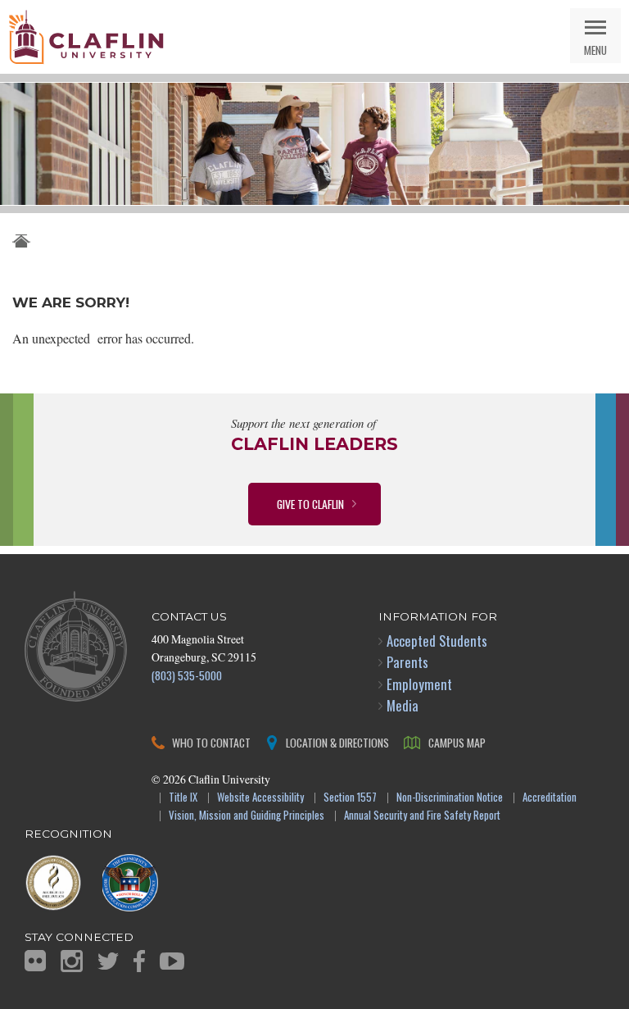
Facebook (139, 961)
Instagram (72, 961)
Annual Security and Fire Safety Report (422, 816)
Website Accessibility (260, 798)
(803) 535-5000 (187, 675)
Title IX (183, 798)
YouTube (172, 961)
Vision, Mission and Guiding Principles (246, 816)
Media (403, 705)
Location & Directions (337, 742)
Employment (419, 684)
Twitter (108, 961)
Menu (595, 49)
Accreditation (550, 798)
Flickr (35, 960)
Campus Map (457, 742)
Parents (407, 662)
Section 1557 (350, 798)
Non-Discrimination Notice (449, 798)
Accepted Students (437, 640)
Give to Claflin (310, 503)
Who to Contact (211, 742)
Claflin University (86, 37)
